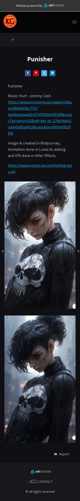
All (12, 39)
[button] (61, 454)
